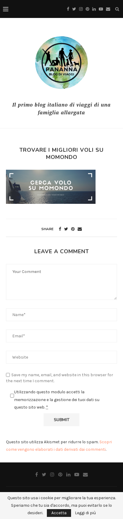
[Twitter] (74, 9)
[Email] (108, 9)
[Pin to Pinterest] (73, 229)
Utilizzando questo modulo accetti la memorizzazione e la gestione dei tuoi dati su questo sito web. (56, 399)
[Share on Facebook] (60, 229)
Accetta (59, 512)
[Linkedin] (94, 9)
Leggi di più (85, 513)
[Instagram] (81, 9)
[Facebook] (68, 9)
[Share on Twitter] (66, 229)
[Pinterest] (87, 9)
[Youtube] (101, 9)
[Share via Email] (80, 229)
